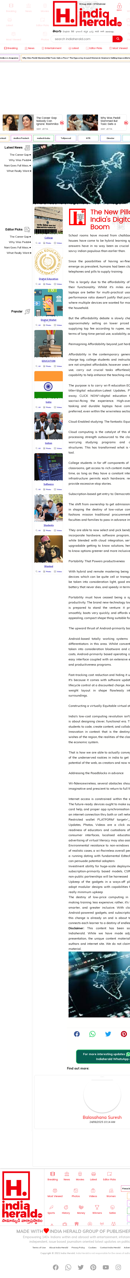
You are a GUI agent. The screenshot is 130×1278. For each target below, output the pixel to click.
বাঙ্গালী (102, 31)
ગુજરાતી (78, 31)
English (66, 31)
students (104, 359)
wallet (90, 819)
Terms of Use (39, 1247)
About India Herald (58, 1247)
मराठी (97, 31)
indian (82, 251)
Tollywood (62, 138)
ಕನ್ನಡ (86, 31)
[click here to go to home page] (87, 25)
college (91, 359)
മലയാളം (109, 31)
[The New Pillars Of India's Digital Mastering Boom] (92, 1036)
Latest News (14, 148)
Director (107, 138)
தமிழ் (91, 31)
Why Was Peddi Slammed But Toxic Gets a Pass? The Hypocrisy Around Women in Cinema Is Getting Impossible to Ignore (112, 121)
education (118, 385)
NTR (85, 138)
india (115, 757)
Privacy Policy (78, 1247)
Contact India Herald (110, 1247)
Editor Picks (14, 230)
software (108, 535)
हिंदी (72, 31)
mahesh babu (40, 138)
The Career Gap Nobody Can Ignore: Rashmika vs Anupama (47, 121)
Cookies (92, 1247)
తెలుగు (57, 32)
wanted (113, 303)
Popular (17, 312)
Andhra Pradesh (18, 138)
